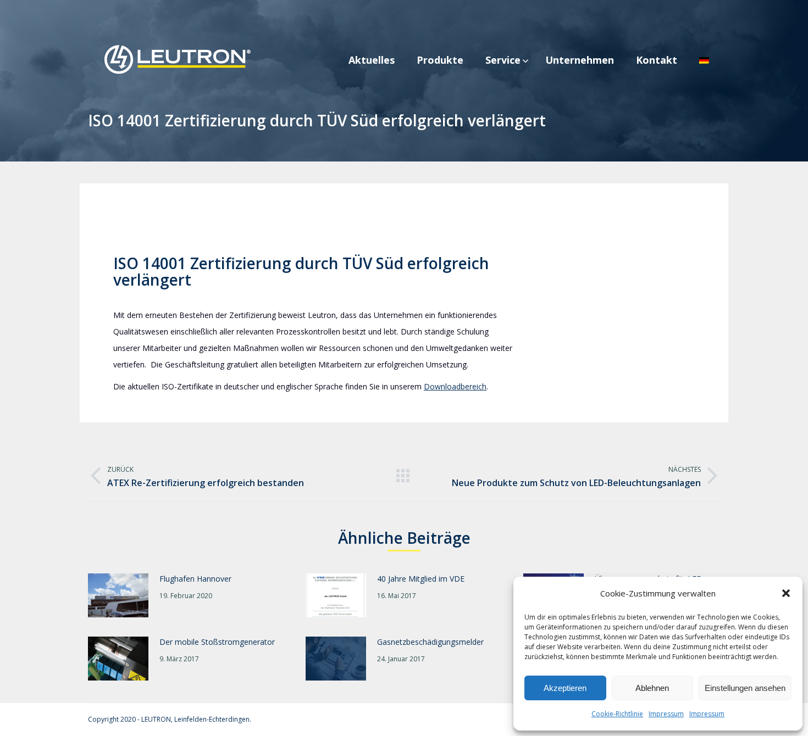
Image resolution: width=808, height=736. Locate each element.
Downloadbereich (455, 386)
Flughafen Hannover (195, 578)
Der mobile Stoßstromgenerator (217, 642)
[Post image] (118, 595)
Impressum (666, 713)
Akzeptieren (565, 688)
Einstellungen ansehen (745, 688)
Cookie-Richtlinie (617, 713)
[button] (786, 593)
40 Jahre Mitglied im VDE (420, 578)
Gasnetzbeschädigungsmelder (430, 642)
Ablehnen (652, 688)
